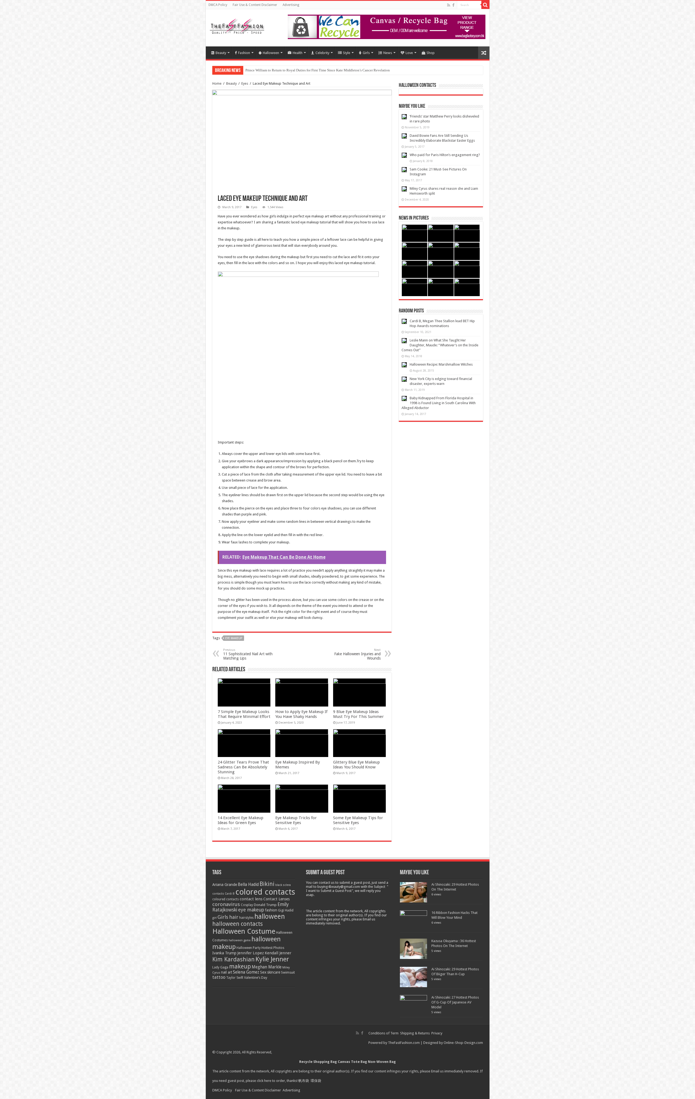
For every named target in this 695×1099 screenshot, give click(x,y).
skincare (273, 972)
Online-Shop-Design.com (463, 1043)
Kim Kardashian (233, 959)
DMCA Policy (217, 5)
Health (297, 53)
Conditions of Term (383, 1033)
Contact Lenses (276, 899)
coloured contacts (225, 899)
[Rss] (449, 5)
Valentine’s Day (255, 978)
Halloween (271, 53)
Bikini (267, 884)
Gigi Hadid (285, 910)
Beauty (221, 53)
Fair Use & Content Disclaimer (255, 5)
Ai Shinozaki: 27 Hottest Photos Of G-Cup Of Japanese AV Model (455, 1002)
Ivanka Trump (224, 953)
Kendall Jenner (278, 953)
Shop (431, 53)
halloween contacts (237, 923)
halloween (269, 916)
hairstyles (246, 918)
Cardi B (230, 893)
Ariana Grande (224, 884)
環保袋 (316, 1081)
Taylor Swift (234, 978)
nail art (226, 972)
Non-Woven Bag (382, 1062)
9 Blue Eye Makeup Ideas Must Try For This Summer (358, 714)
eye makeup (233, 638)
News (387, 53)
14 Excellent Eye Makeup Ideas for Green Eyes (240, 820)
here (267, 1081)
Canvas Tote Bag (352, 1062)
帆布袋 (303, 1081)
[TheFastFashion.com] (237, 26)
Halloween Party (248, 948)
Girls (366, 53)
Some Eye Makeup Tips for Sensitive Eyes (358, 820)
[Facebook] (453, 5)
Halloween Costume (243, 931)
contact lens (251, 899)
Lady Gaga (220, 967)
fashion (271, 910)
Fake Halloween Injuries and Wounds (357, 654)
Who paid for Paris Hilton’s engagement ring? (445, 155)
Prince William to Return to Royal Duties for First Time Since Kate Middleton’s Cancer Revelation (317, 70)
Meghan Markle (267, 967)
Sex (263, 972)
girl (214, 918)
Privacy (436, 1033)
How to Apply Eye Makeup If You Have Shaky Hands (301, 714)
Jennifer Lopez (250, 953)
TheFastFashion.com (404, 1043)
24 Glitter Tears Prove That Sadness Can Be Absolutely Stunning (243, 767)
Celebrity (322, 53)
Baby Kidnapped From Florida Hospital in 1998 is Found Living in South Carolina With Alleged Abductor (439, 403)
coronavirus (226, 904)
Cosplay (247, 905)
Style (346, 53)
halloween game (240, 940)
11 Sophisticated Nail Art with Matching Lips (248, 654)
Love (409, 53)
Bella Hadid (248, 884)
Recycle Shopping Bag (318, 1062)
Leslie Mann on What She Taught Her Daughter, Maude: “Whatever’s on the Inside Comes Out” (440, 345)
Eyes (244, 83)
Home (217, 83)
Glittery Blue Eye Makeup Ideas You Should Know (356, 764)
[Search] (485, 5)
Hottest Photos (272, 948)
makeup (240, 966)
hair (233, 917)
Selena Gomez (246, 972)
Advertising (291, 5)
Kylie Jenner (272, 959)
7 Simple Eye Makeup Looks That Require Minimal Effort (244, 714)
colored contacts (265, 892)
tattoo (218, 977)
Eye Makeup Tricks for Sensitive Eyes (296, 820)
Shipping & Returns (415, 1033)
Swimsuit (288, 972)
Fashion (244, 53)
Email (435, 1071)
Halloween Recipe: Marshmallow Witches (441, 364)
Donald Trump (265, 905)
